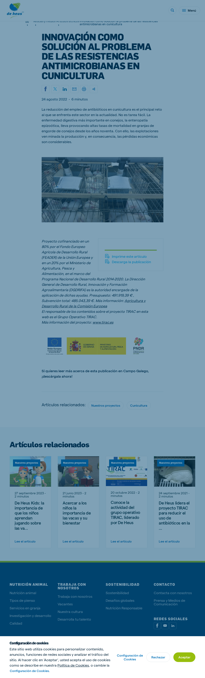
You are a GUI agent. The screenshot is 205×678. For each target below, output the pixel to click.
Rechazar (158, 657)
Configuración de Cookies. (30, 671)
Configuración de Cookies (130, 657)
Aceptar (184, 657)
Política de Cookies (73, 665)
